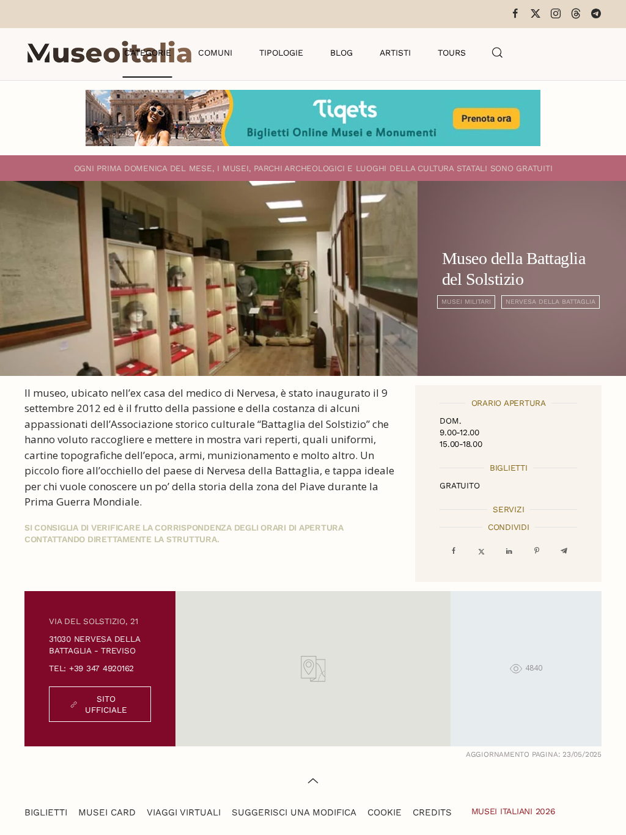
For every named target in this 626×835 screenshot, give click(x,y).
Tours (452, 52)
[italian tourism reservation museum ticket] (313, 118)
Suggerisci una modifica (294, 812)
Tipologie (281, 52)
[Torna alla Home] (109, 52)
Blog (341, 52)
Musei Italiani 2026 (513, 811)
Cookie (384, 812)
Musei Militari (466, 302)
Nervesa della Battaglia (550, 302)
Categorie (147, 52)
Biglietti (45, 812)
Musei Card (107, 812)
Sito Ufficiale (106, 704)
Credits (432, 812)
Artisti (395, 52)
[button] (498, 52)
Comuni (215, 52)
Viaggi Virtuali (184, 812)
